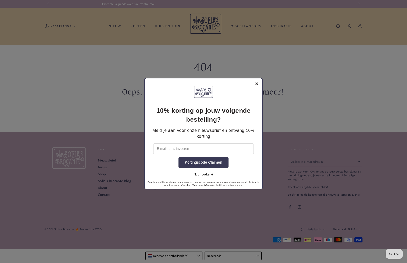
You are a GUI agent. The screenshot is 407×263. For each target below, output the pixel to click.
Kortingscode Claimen (203, 162)
